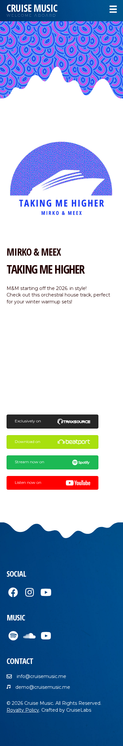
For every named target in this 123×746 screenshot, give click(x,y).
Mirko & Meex (34, 252)
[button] (13, 592)
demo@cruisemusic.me (42, 687)
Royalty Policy (23, 710)
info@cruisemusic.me (41, 676)
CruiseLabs (78, 710)
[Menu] (113, 9)
